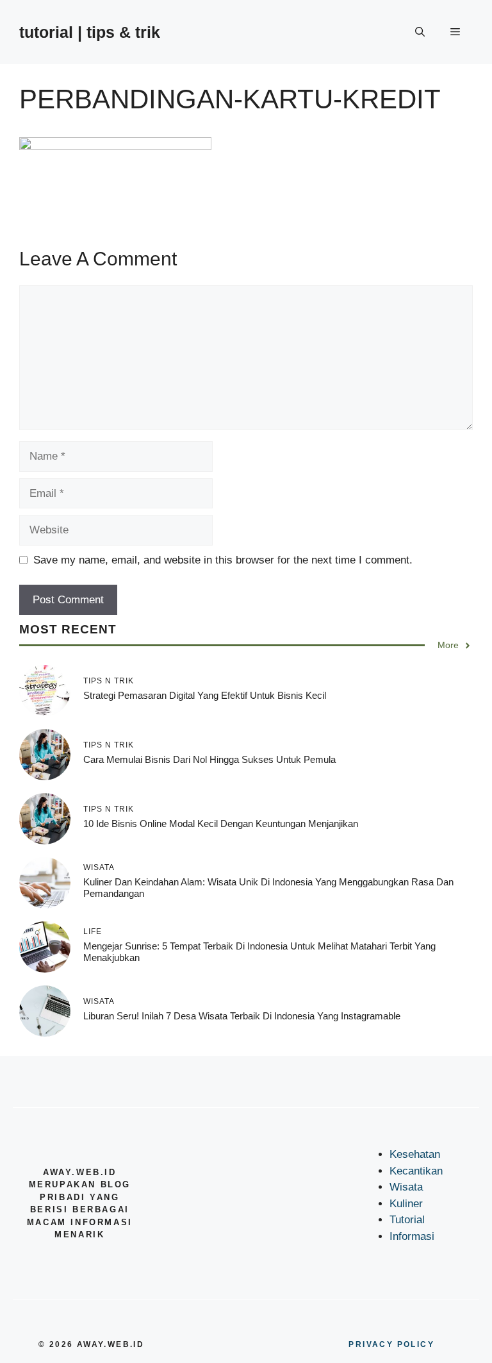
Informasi (412, 1236)
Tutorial (407, 1220)
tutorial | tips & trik (89, 32)
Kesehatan (415, 1154)
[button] (420, 32)
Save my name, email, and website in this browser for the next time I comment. (223, 560)
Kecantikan (416, 1171)
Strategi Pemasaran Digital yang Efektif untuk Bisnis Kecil (204, 695)
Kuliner (406, 1204)
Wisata (406, 1187)
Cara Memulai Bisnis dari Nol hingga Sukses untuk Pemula (209, 759)
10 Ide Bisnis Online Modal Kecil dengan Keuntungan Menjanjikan (220, 823)
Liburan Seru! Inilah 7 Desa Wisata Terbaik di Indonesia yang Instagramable (241, 1015)
